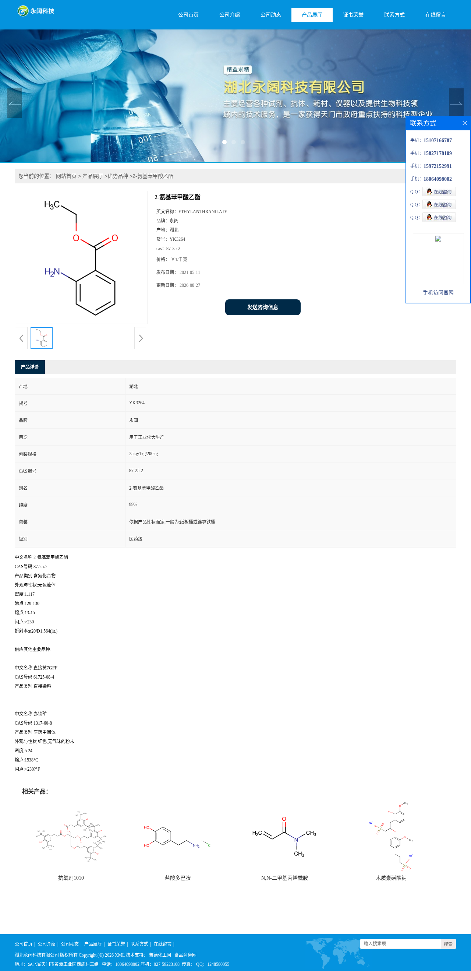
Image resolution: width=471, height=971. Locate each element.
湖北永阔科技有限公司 (37, 955)
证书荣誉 (353, 15)
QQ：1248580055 (212, 964)
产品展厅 (312, 15)
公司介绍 (229, 15)
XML (120, 955)
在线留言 (435, 15)
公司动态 (271, 15)
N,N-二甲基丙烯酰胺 (284, 878)
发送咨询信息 (262, 307)
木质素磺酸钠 (391, 878)
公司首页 (188, 15)
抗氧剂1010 (71, 878)
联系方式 (394, 15)
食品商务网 (185, 955)
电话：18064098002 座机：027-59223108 (141, 964)
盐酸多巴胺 (178, 878)
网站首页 (66, 176)
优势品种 (117, 176)
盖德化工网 (160, 955)
